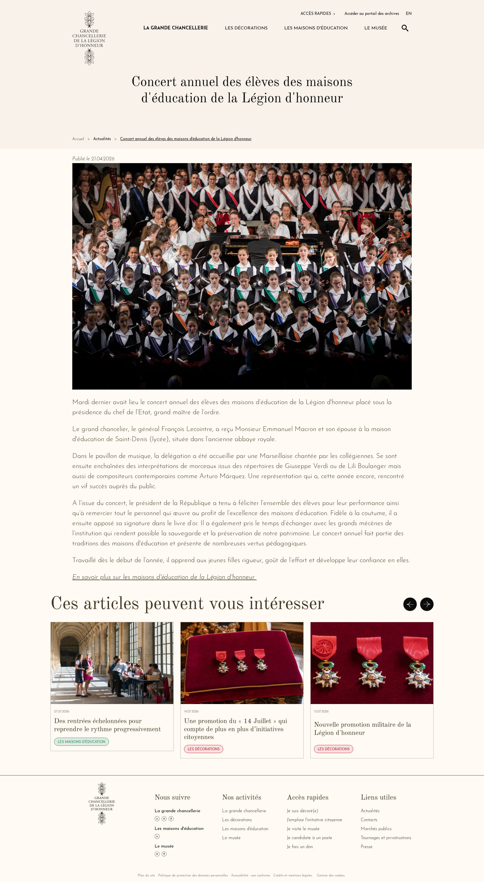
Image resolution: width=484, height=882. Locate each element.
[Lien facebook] (171, 818)
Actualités (102, 139)
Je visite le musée (303, 829)
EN (409, 14)
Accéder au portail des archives (372, 14)
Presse (367, 847)
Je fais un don (300, 847)
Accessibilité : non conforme (250, 875)
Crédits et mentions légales (292, 875)
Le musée (231, 838)
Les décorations (237, 820)
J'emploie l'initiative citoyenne (314, 820)
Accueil (78, 139)
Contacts (369, 820)
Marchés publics (376, 829)
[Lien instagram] (164, 818)
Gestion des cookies (331, 875)
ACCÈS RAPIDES (316, 14)
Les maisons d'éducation (245, 829)
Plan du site (146, 875)
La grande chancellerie (244, 811)
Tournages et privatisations (386, 838)
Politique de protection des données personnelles (193, 875)
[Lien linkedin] (157, 818)
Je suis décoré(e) (302, 811)
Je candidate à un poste (309, 838)
